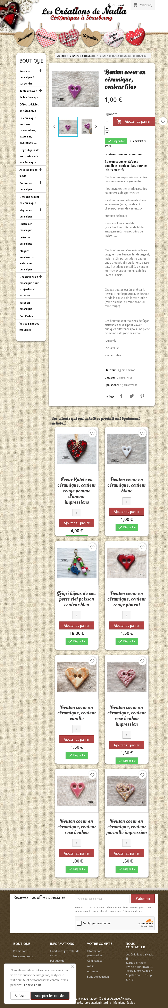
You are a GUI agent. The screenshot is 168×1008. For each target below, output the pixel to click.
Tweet (132, 396)
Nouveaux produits (24, 956)
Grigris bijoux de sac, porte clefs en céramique (29, 156)
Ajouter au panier (134, 121)
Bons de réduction (98, 976)
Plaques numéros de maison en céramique (26, 260)
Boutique (31, 61)
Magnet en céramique (25, 213)
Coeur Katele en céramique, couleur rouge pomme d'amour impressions (76, 491)
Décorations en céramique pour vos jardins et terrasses (29, 286)
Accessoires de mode (28, 172)
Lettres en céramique (25, 240)
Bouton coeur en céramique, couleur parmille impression (126, 827)
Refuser (20, 995)
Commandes (94, 960)
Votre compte (99, 944)
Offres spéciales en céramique (29, 107)
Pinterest (142, 396)
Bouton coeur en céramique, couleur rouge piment (126, 599)
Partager (121, 396)
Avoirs (90, 966)
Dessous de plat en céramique (29, 200)
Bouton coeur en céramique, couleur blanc (126, 485)
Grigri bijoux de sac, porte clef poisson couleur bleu (76, 599)
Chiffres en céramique (25, 227)
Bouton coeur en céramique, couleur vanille (76, 713)
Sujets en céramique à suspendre (26, 77)
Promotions (20, 951)
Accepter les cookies (50, 995)
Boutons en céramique (26, 186)
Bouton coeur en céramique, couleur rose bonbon (76, 827)
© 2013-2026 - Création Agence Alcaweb (106, 998)
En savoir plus (32, 985)
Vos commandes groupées (29, 326)
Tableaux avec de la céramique (29, 94)
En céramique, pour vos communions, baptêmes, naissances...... (27, 130)
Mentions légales (124, 1003)
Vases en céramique (25, 305)
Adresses (92, 971)
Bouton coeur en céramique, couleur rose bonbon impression (126, 716)
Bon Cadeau (26, 316)
